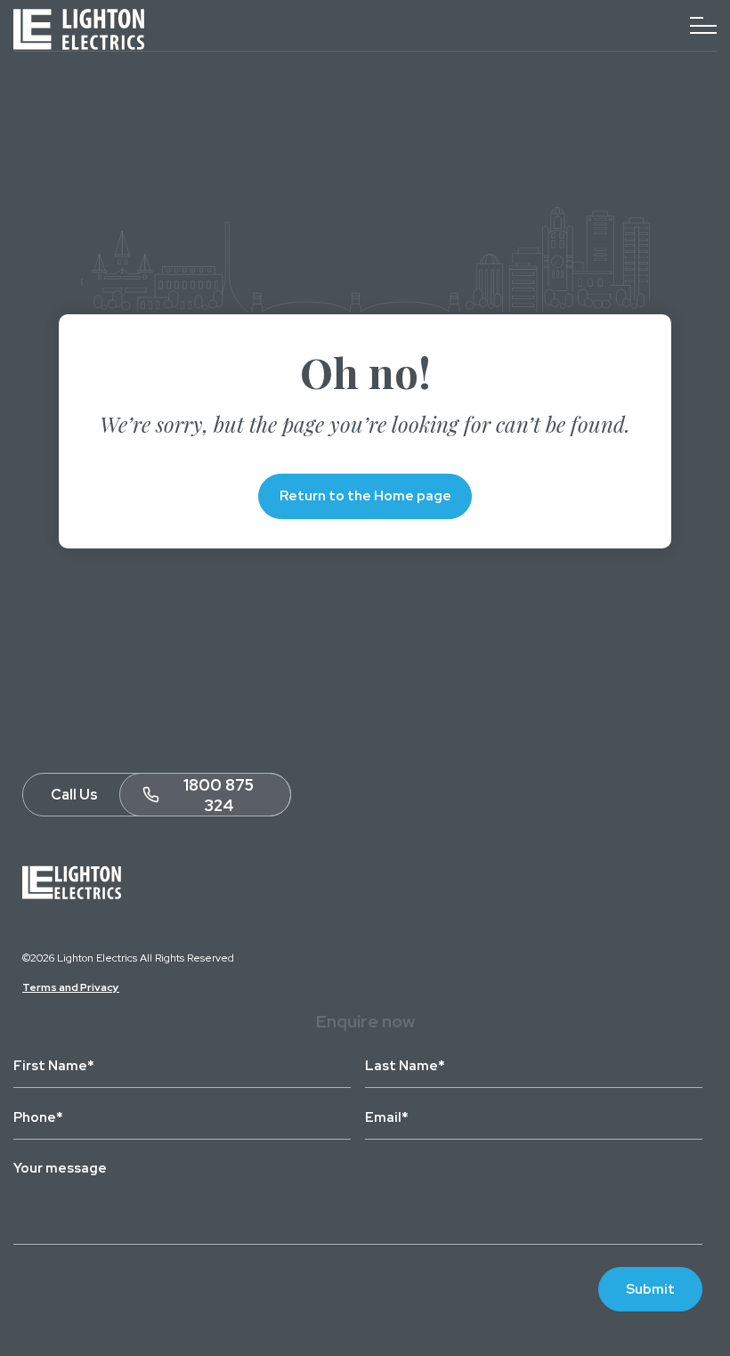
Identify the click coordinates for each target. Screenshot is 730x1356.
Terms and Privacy (70, 987)
